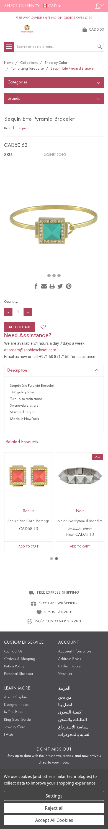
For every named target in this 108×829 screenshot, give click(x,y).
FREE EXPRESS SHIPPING (58, 592)
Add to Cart (28, 546)
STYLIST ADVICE (58, 612)
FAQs (8, 735)
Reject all (54, 808)
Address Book (69, 659)
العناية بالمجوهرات (74, 735)
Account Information (74, 651)
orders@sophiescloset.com (32, 350)
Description (17, 370)
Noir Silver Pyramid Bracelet (80, 521)
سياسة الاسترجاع (73, 727)
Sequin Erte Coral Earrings (28, 521)
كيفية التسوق (69, 712)
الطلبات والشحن (72, 720)
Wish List (65, 674)
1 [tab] (51, 558)
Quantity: (11, 301)
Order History (69, 666)
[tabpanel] (28, 502)
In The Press (13, 712)
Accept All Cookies (54, 820)
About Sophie (15, 697)
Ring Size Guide (17, 720)
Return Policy (14, 666)
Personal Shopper (18, 674)
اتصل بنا (65, 705)
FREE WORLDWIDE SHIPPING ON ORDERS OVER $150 (54, 18)
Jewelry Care (14, 727)
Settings (54, 796)
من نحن (64, 698)
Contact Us (13, 651)
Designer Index (16, 705)
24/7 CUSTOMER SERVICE (58, 621)
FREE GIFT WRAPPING (58, 603)
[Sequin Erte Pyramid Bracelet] (49, 275)
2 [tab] (56, 558)
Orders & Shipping (19, 659)
